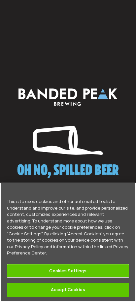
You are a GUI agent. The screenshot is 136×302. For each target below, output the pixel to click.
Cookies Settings (67, 271)
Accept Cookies (68, 289)
